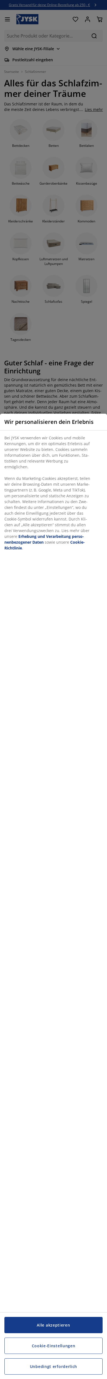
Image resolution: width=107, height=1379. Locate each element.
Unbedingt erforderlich (53, 1366)
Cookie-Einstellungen (53, 1345)
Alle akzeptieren (53, 1325)
